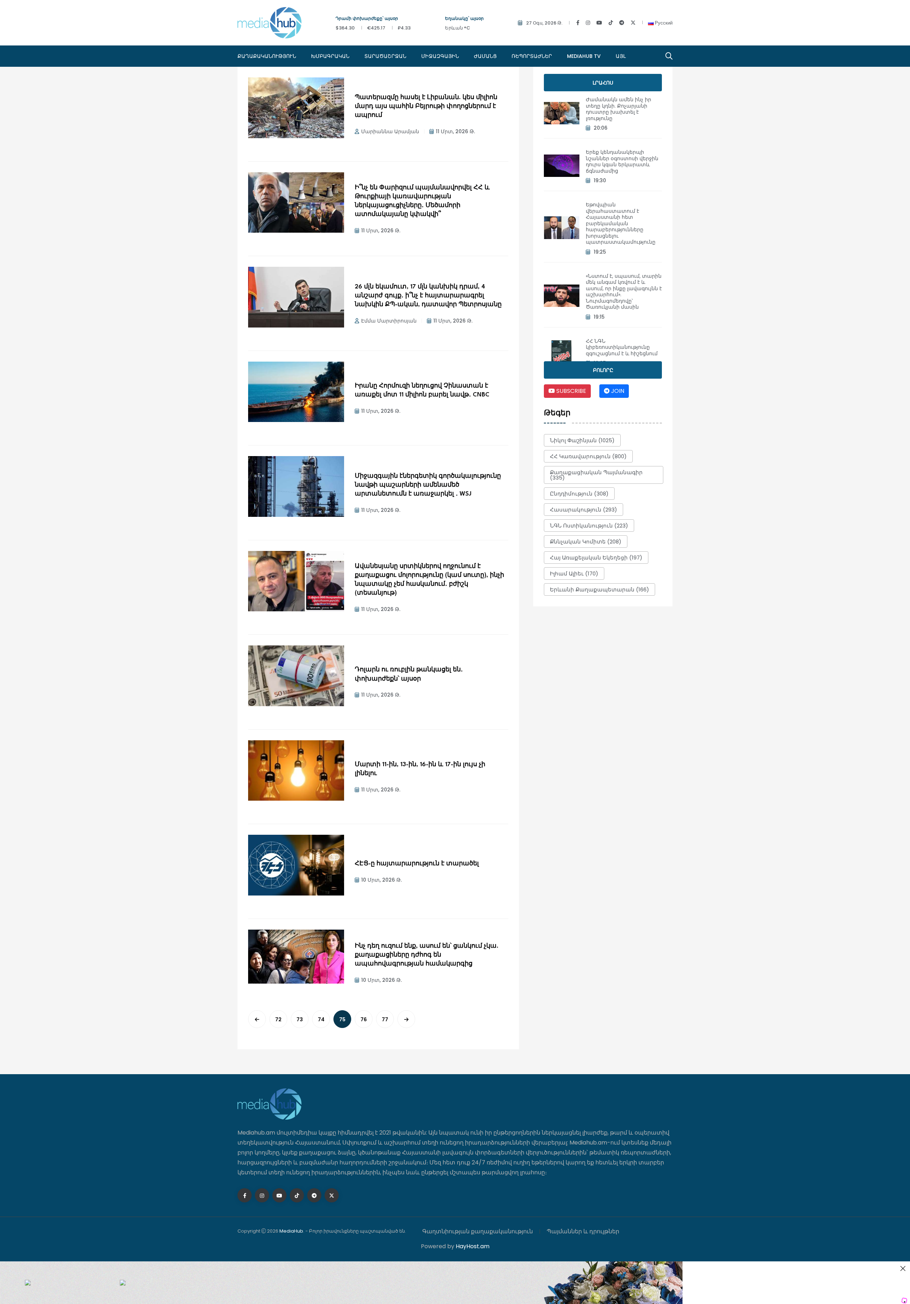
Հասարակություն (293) (583, 509)
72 (278, 1019)
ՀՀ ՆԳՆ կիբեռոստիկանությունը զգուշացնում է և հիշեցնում (622, 347)
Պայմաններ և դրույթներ (583, 1231)
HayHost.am (472, 1246)
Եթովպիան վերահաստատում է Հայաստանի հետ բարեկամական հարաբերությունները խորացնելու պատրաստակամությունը (620, 223)
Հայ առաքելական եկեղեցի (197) (596, 557)
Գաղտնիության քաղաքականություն (477, 1231)
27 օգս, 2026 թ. (544, 23)
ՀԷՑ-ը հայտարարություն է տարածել (417, 864)
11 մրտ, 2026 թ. (455, 131)
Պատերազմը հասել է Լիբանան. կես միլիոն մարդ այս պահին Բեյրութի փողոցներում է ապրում (426, 106)
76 (363, 1019)
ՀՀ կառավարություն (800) (588, 456)
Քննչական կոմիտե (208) (585, 541)
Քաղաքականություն (266, 56)
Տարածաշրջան (385, 56)
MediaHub (291, 1231)
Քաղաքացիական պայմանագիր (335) (596, 475)
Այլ (621, 56)
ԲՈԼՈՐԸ (603, 370)
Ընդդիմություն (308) (579, 493)
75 (342, 1019)
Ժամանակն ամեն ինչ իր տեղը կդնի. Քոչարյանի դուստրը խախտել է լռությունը (618, 109)
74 (321, 1019)
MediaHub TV (584, 56)
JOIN (617, 391)
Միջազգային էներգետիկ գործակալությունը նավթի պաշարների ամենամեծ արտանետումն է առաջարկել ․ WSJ (428, 485)
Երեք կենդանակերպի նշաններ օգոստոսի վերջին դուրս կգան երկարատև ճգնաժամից (622, 161)
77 (385, 1019)
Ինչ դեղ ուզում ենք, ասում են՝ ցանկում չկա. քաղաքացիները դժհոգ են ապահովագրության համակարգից (426, 955)
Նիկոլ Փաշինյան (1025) (582, 440)
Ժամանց (485, 56)
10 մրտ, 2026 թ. (381, 879)
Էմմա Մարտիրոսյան (389, 320)
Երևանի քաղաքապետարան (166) (599, 589)
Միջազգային (440, 56)
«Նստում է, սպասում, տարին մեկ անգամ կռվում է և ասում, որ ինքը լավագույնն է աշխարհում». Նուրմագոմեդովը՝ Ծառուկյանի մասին (624, 291)
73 (299, 1019)
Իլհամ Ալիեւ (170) (574, 573)
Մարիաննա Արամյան (390, 131)
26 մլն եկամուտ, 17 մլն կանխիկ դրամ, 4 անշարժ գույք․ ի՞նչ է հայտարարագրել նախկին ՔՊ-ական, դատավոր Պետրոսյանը (428, 296)
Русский (663, 23)
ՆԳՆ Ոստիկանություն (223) (589, 525)
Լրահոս (603, 82)
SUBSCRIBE (570, 391)
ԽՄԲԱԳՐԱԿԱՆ (330, 56)
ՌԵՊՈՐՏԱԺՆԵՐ (532, 56)
